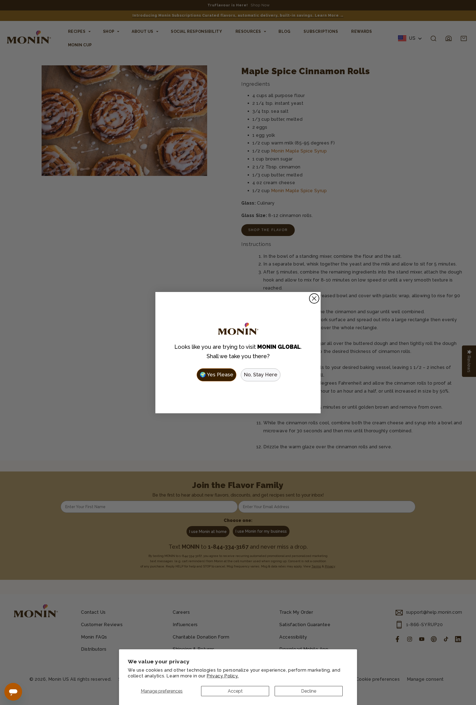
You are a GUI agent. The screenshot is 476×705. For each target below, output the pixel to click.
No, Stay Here (260, 374)
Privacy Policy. (223, 676)
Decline (308, 691)
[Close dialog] (314, 298)
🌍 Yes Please (216, 374)
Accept (235, 691)
